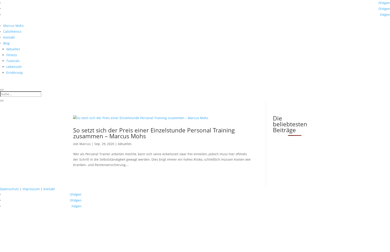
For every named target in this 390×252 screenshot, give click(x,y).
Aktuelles (13, 49)
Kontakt (9, 37)
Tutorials (13, 61)
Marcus (85, 144)
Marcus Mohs (13, 25)
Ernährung (14, 72)
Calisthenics (12, 31)
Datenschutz (9, 189)
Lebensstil (14, 67)
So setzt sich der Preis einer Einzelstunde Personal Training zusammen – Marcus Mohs (154, 133)
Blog (6, 43)
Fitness (11, 55)
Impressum (31, 189)
